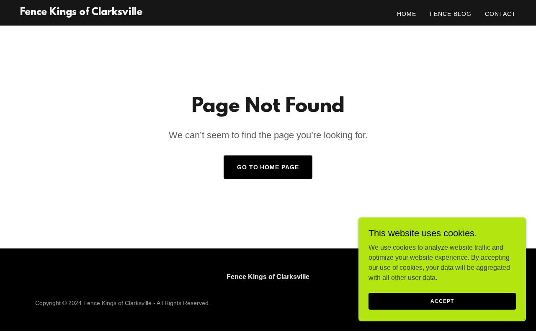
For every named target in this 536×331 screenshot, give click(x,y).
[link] (81, 12)
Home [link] (406, 13)
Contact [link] (500, 13)
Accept (442, 301)
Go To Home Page (268, 167)
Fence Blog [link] (451, 13)
